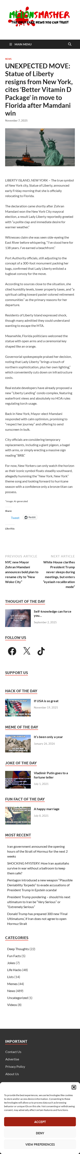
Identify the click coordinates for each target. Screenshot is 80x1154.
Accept (40, 1122)
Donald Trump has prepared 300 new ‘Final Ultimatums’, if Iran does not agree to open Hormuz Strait (37, 918)
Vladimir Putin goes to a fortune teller (51, 775)
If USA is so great (46, 701)
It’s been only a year (48, 737)
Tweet (15, 517)
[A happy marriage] (18, 809)
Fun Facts (14, 956)
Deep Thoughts (18, 949)
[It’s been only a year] (18, 737)
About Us (12, 1074)
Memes (12, 984)
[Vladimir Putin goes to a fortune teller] (18, 773)
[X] (27, 651)
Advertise (12, 1059)
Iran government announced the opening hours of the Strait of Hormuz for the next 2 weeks (37, 851)
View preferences (40, 1144)
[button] (74, 1087)
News (8, 58)
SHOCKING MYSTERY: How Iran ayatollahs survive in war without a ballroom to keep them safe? (38, 868)
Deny (40, 1133)
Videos (12, 1005)
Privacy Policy (15, 1066)
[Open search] (70, 44)
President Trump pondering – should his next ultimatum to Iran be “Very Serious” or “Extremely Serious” (38, 902)
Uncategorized (17, 998)
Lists (10, 977)
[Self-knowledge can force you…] (18, 612)
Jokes (11, 963)
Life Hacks (14, 970)
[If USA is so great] (18, 701)
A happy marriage (46, 809)
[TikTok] (41, 651)
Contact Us (13, 1052)
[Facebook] (12, 651)
